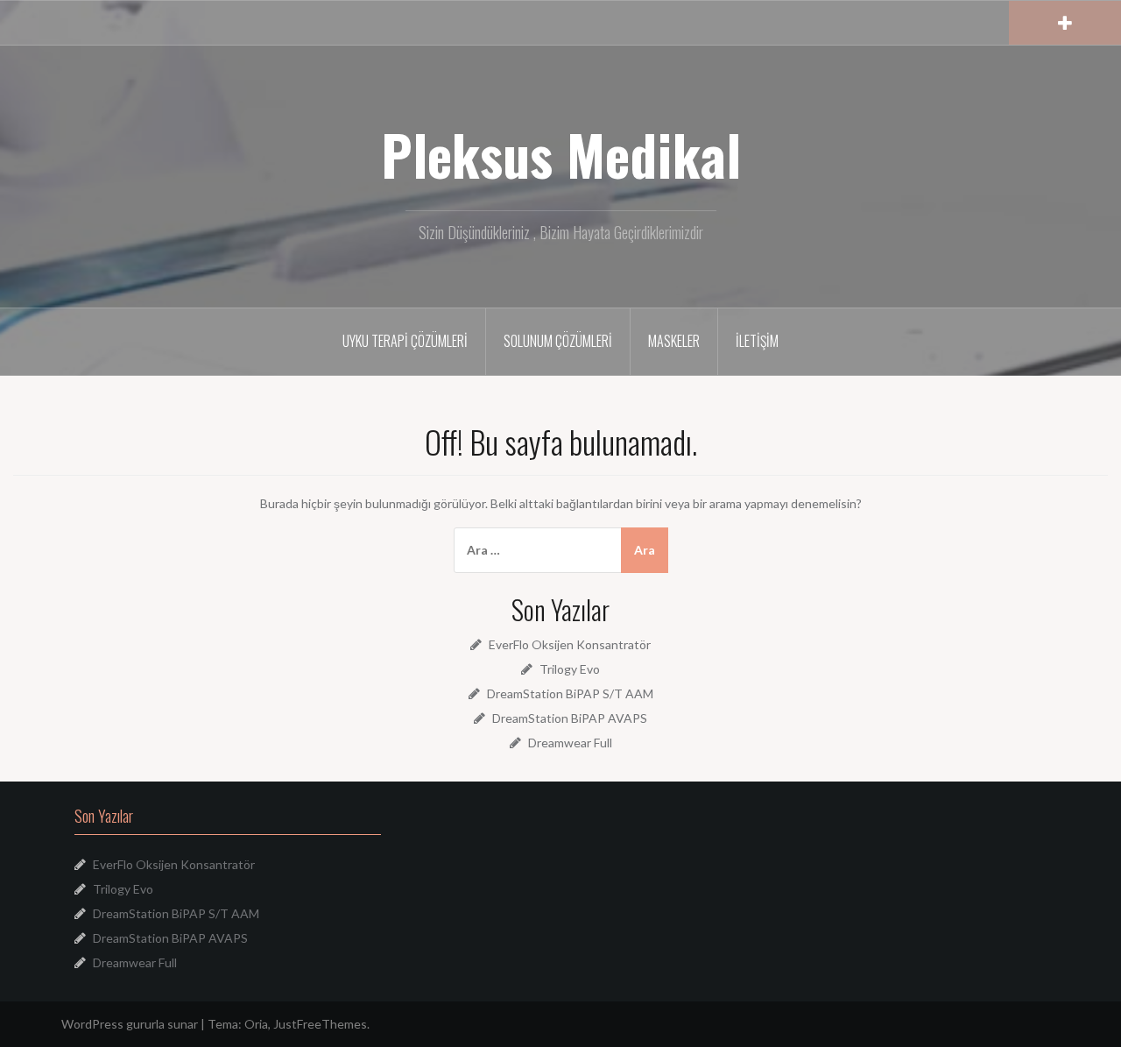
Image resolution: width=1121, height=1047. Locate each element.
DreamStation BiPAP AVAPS (569, 718)
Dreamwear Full (570, 742)
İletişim (757, 340)
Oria (256, 1023)
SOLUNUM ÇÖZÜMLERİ (558, 340)
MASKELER (674, 340)
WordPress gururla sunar (129, 1023)
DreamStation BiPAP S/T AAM (570, 693)
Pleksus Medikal (561, 154)
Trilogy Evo (569, 668)
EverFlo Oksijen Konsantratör (570, 644)
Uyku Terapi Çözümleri (405, 340)
